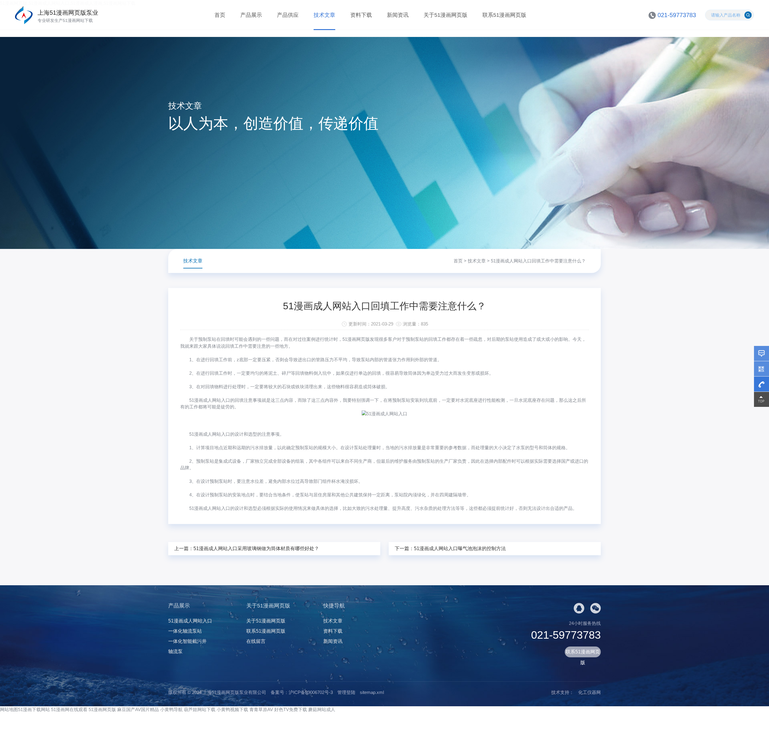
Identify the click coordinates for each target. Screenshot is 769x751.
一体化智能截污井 (187, 641)
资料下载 (361, 15)
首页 (219, 15)
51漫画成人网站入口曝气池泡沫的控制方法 (460, 548)
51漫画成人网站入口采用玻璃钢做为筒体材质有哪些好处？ (256, 548)
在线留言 (256, 641)
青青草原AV (261, 709)
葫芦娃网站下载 (199, 709)
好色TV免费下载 (290, 709)
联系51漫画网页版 (504, 15)
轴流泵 (175, 651)
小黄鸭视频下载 (232, 709)
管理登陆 (346, 692)
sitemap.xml (372, 692)
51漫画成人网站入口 (209, 400)
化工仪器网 (589, 692)
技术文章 (324, 15)
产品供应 (288, 15)
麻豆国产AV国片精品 (138, 709)
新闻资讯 (398, 15)
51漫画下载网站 (34, 709)
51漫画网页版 (102, 709)
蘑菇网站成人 (321, 709)
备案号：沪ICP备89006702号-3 (302, 692)
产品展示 (251, 15)
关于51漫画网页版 (445, 15)
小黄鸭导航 (171, 709)
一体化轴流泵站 (185, 631)
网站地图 (9, 709)
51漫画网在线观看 (69, 709)
